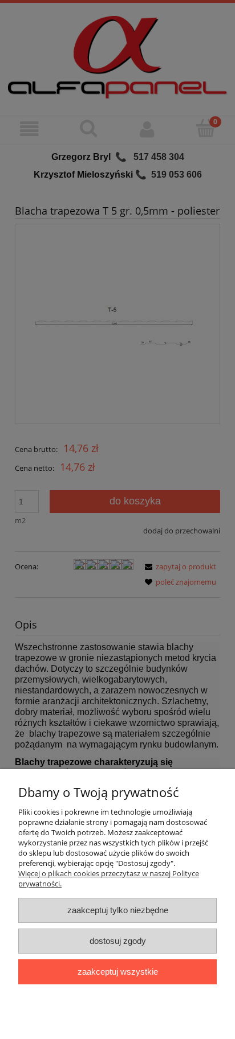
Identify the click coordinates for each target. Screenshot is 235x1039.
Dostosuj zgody (118, 941)
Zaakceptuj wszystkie (118, 971)
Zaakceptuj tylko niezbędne (117, 910)
